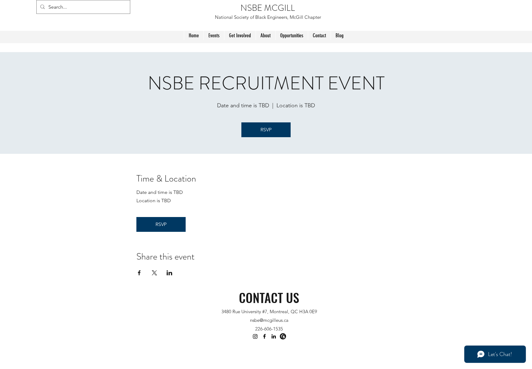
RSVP (266, 130)
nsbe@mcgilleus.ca (269, 320)
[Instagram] (255, 336)
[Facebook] (264, 336)
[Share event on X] (154, 272)
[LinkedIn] (274, 336)
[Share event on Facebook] (139, 272)
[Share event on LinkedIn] (169, 272)
